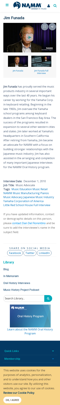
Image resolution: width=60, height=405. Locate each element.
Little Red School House (18, 205)
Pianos (44, 193)
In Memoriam (11, 276)
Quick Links (11, 351)
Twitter (29, 253)
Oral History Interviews (16, 283)
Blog (6, 269)
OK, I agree (12, 400)
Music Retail (40, 189)
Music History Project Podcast (21, 289)
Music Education (22, 189)
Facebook (15, 253)
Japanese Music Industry (38, 197)
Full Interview (42, 205)
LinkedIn (44, 253)
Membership (12, 358)
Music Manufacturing (26, 193)
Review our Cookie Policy (18, 393)
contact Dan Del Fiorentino (29, 223)
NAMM (7, 193)
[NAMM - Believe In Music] (30, 8)
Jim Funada (18, 70)
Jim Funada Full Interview (41, 72)
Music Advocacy (13, 197)
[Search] (48, 298)
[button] (52, 26)
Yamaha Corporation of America (23, 201)
